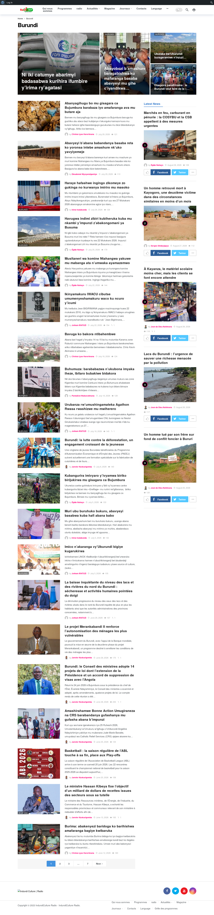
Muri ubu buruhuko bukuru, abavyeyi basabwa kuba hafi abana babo (94, 513)
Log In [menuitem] (10, 2)
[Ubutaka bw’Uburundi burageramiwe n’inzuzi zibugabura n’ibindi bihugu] (173, 48)
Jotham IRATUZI (79, 325)
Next (98, 863)
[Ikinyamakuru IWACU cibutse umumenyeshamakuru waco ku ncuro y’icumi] (39, 307)
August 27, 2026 (180, 245)
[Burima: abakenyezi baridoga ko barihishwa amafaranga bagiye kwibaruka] (39, 839)
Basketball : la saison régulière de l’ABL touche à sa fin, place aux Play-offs (96, 752)
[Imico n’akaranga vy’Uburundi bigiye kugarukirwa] (39, 559)
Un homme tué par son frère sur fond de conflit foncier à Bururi (169, 436)
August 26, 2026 (183, 326)
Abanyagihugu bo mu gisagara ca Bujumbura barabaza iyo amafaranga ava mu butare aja (100, 107)
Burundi (109, 34)
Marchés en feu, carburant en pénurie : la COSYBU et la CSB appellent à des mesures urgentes (168, 119)
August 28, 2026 (174, 165)
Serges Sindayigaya (160, 245)
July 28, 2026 (96, 209)
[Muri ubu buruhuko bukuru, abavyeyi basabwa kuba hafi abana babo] (39, 524)
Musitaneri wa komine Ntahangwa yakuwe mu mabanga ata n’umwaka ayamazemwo (98, 260)
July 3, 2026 (95, 573)
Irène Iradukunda (79, 209)
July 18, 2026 (104, 356)
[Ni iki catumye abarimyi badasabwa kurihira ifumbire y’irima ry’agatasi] (58, 64)
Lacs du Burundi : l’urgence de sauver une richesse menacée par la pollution (168, 358)
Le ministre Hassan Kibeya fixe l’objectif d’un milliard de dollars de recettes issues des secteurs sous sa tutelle (98, 790)
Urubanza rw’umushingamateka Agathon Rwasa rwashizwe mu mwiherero (97, 406)
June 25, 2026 (102, 741)
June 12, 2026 (104, 853)
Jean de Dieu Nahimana (161, 326)
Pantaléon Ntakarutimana (83, 395)
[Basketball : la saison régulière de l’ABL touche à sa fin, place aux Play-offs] (39, 763)
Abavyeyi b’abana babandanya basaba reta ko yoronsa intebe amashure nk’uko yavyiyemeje (99, 147)
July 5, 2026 (93, 502)
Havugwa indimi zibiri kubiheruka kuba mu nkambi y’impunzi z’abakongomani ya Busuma (98, 222)
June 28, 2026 (102, 701)
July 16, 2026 (96, 431)
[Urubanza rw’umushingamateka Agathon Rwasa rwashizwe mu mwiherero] (39, 417)
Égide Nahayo (78, 249)
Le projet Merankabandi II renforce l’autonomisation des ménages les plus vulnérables (96, 630)
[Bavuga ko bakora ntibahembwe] (39, 347)
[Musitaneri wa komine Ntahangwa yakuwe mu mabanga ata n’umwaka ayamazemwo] (39, 271)
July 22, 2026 (94, 285)
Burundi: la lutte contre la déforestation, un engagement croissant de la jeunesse (99, 442)
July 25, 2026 (94, 249)
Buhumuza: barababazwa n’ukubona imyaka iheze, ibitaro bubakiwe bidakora (99, 371)
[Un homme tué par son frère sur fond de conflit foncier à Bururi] (170, 463)
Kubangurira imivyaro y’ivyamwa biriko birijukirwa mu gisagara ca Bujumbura (95, 477)
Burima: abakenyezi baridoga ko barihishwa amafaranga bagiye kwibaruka (99, 828)
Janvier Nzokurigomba (82, 466)
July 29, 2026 (104, 134)
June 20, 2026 (102, 777)
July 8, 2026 (101, 466)
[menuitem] (2, 2)
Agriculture (30, 34)
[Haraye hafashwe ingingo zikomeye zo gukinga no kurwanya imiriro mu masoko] (39, 196)
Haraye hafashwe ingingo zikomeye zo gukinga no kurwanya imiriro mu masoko (97, 185)
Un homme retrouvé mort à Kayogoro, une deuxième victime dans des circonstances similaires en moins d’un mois (170, 194)
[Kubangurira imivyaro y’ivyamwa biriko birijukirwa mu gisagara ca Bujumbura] (39, 488)
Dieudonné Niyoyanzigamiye (84, 174)
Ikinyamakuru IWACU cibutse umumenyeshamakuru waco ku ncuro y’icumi (94, 298)
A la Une (159, 65)
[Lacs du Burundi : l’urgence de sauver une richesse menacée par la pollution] (170, 384)
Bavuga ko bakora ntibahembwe (90, 334)
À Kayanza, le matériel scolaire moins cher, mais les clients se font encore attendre (168, 273)
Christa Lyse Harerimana (83, 134)
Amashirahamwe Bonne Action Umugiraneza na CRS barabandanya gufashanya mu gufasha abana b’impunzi (100, 715)
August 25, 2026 (183, 487)
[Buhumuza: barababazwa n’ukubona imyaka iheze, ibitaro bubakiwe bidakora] (39, 382)
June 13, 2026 (102, 817)
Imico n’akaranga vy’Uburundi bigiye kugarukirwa (94, 548)
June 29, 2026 (96, 617)
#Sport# (23, 777)
